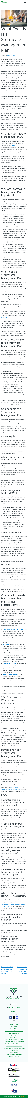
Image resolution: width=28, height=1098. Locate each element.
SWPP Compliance (14, 1037)
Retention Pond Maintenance (14, 1031)
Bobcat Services (14, 1057)
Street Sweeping (14, 1033)
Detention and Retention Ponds (13, 629)
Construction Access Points (14, 1046)
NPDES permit (5, 318)
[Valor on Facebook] (10, 1017)
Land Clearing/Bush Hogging (14, 1055)
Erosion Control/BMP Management (14, 1040)
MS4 (16, 328)
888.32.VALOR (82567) (14, 1008)
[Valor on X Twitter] (14, 1017)
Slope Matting (14, 1029)
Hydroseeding (14, 1025)
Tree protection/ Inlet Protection (14, 1042)
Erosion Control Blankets (10, 674)
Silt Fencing (14, 1027)
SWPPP (13, 145)
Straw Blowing (14, 1050)
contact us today (15, 789)
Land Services (14, 1035)
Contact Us (14, 1011)
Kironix (22, 1096)
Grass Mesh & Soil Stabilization (14, 1044)
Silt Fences (6, 644)
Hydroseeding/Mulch (9, 664)
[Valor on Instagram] (17, 1017)
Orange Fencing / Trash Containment (14, 1048)
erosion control (5, 789)
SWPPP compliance (15, 787)
